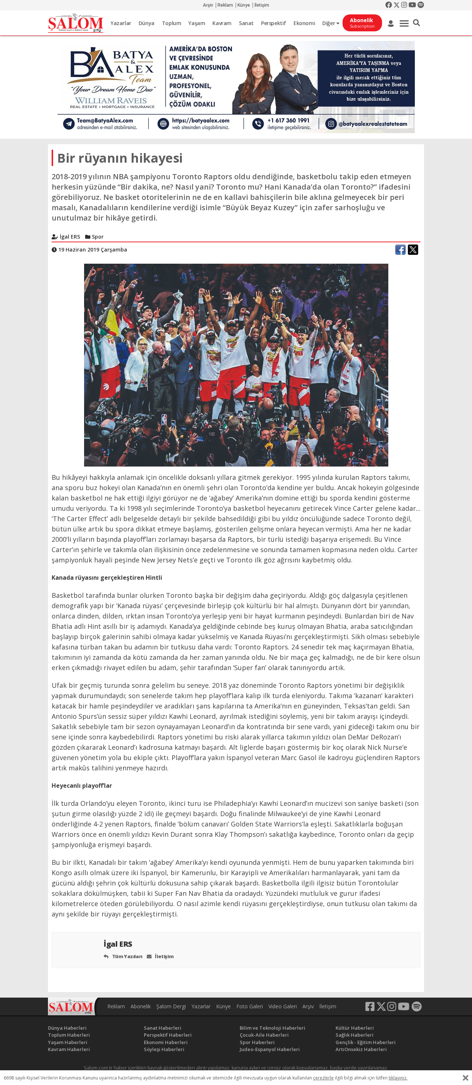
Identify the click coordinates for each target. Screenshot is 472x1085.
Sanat (246, 23)
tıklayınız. (398, 1078)
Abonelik (141, 1006)
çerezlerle (323, 1078)
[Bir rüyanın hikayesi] (236, 364)
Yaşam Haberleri (67, 1042)
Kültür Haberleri (355, 1028)
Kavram (222, 23)
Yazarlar (121, 23)
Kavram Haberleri (69, 1049)
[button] (416, 23)
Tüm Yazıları (126, 956)
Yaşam (196, 23)
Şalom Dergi (171, 1006)
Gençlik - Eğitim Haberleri (366, 1042)
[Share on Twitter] (413, 250)
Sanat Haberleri (162, 1028)
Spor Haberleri (257, 1042)
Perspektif (273, 23)
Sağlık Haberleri (355, 1035)
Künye (243, 5)
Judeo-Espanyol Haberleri (270, 1049)
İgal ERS (119, 944)
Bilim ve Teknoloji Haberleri (272, 1028)
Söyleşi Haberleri (164, 1049)
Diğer (329, 23)
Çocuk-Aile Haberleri (264, 1035)
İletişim (261, 5)
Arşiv (208, 5)
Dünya (147, 23)
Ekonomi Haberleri (166, 1042)
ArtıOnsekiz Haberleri (361, 1049)
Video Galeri (282, 1006)
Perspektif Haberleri (168, 1035)
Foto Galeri (249, 1006)
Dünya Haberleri (67, 1028)
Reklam (225, 5)
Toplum (171, 23)
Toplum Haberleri (69, 1035)
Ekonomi (304, 23)
